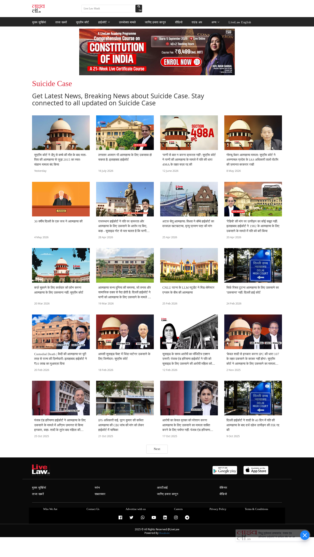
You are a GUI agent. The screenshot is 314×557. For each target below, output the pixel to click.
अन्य (214, 22)
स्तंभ (97, 487)
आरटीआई (162, 487)
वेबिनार (223, 487)
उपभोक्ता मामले (127, 22)
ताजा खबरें (61, 22)
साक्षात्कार (100, 494)
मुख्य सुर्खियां (39, 22)
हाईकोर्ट (102, 22)
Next (157, 449)
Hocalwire (164, 533)
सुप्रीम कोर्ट (82, 22)
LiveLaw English (240, 22)
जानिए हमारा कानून (155, 22)
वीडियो (179, 22)
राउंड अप (197, 22)
